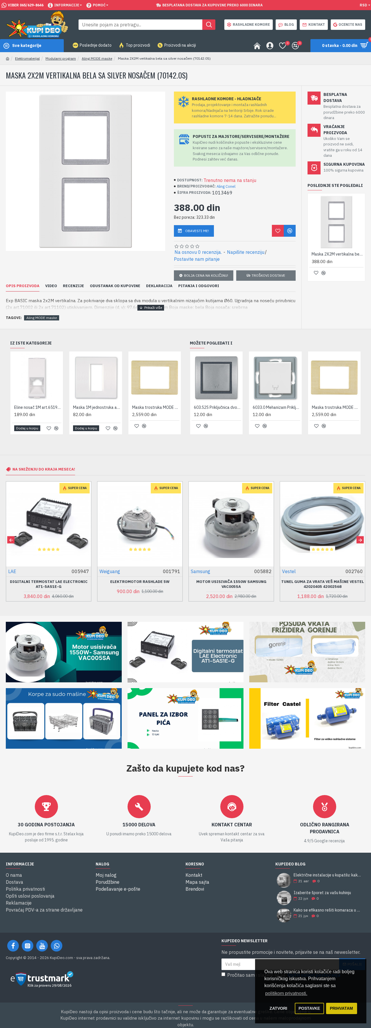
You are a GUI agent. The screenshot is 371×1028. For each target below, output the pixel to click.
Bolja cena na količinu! (206, 275)
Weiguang (109, 571)
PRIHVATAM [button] (341, 1008)
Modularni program (61, 58)
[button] (10, 540)
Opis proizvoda (22, 286)
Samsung (200, 571)
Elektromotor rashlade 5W (140, 581)
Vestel (289, 571)
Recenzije (73, 286)
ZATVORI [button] (278, 1008)
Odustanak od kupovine (115, 286)
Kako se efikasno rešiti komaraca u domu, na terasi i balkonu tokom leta (327, 910)
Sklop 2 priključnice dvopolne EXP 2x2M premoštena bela (281, 407)
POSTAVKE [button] (309, 1008)
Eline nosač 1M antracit (155, 407)
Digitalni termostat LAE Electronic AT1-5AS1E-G (49, 584)
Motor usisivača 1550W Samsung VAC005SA (231, 584)
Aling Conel (226, 186)
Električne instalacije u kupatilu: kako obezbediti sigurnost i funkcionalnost (327, 875)
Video (51, 286)
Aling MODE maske (97, 58)
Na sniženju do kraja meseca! (43, 469)
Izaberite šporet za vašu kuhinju (322, 893)
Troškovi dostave (268, 275)
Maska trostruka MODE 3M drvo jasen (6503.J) (40, 407)
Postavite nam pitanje (197, 259)
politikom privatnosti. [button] (286, 993)
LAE (12, 571)
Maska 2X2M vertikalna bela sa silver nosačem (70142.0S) (337, 254)
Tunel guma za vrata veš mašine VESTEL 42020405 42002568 (322, 584)
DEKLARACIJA (159, 286)
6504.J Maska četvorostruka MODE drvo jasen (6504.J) (99, 407)
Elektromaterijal (27, 58)
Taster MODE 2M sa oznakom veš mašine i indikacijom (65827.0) (340, 407)
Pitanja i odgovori (198, 286)
